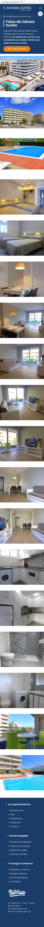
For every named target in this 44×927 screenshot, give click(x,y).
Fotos (12, 814)
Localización (15, 822)
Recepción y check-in (19, 869)
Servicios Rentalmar (18, 877)
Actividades (15, 881)
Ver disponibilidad (17, 48)
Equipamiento (16, 818)
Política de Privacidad (19, 846)
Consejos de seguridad (20, 842)
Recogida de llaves (18, 873)
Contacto (14, 826)
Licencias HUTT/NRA (18, 854)
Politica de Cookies (18, 850)
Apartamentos (16, 810)
